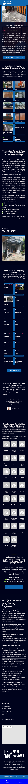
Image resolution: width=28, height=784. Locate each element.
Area (7, 30)
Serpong (14, 464)
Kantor (16, 324)
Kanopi (5, 89)
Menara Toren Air (19, 127)
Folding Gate (18, 121)
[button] (25, 3)
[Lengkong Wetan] (14, 512)
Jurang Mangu (22, 519)
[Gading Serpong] (22, 471)
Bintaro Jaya (14, 491)
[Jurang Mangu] (22, 512)
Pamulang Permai (14, 505)
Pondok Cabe (6, 532)
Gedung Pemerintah (7, 337)
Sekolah (6, 312)
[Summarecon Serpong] (6, 498)
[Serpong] (14, 458)
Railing (5, 121)
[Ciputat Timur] (14, 444)
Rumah (6, 287)
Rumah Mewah (8, 361)
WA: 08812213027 (6, 717)
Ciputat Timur (14, 451)
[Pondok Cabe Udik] (14, 539)
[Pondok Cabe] (6, 526)
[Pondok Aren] (6, 458)
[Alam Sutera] (6, 485)
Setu (6, 477)
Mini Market (18, 312)
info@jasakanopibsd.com (7, 719)
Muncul (22, 504)
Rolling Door (6, 139)
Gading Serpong (22, 478)
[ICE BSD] (22, 485)
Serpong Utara (22, 464)
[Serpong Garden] (14, 526)
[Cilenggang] (6, 539)
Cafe (5, 353)
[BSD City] (14, 471)
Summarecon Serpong (6, 505)
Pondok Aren (6, 464)
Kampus (6, 324)
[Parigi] (22, 526)
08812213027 (9, 231)
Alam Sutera (6, 491)
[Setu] (6, 471)
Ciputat (6, 450)
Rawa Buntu (6, 519)
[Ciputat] (6, 444)
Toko (5, 345)
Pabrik (6, 304)
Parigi (21, 532)
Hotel (16, 353)
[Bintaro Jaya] (14, 485)
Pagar (16, 89)
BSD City (14, 477)
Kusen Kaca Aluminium (18, 140)
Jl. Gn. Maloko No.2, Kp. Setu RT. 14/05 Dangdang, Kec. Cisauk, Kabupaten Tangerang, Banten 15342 (7, 710)
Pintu (4, 100)
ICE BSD (22, 491)
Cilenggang (6, 545)
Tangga (17, 100)
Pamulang (21, 450)
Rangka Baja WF (19, 111)
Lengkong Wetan (14, 519)
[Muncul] (22, 498)
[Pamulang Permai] (14, 498)
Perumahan (18, 336)
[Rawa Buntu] (6, 512)
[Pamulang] (22, 444)
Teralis (5, 111)
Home (3, 30)
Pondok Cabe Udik (14, 546)
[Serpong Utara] (22, 458)
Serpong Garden (14, 532)
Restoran (17, 345)
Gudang (17, 300)
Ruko (16, 292)
